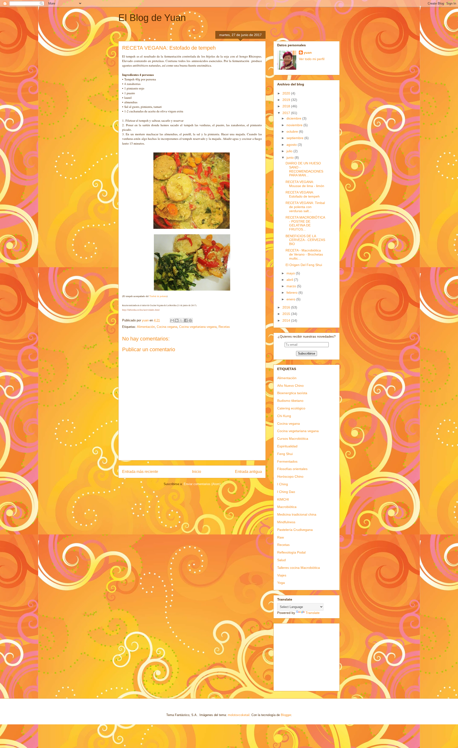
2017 (286, 113)
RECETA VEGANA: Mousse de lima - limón (305, 184)
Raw (280, 537)
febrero (292, 292)
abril (290, 280)
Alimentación (146, 327)
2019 (286, 100)
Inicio (196, 472)
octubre (292, 131)
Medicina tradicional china (296, 514)
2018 (286, 106)
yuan (308, 52)
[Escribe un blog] (176, 320)
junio (290, 157)
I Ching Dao (286, 492)
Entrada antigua (248, 472)
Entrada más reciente (140, 472)
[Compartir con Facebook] (185, 320)
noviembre (294, 125)
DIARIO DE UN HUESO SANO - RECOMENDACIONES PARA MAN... (304, 169)
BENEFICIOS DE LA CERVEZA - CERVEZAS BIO (305, 240)
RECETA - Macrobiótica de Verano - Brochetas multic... (304, 254)
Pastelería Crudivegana (295, 530)
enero (291, 299)
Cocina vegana (167, 327)
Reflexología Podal (291, 552)
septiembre (295, 138)
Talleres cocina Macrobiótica (298, 568)
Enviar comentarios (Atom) (202, 484)
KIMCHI (283, 499)
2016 (286, 307)
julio (289, 151)
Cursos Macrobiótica (292, 438)
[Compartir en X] (181, 320)
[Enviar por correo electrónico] (172, 320)
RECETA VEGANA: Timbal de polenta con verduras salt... (305, 207)
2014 (286, 320)
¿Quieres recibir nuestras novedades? (307, 336)
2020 (286, 93)
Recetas (224, 327)
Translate (313, 613)
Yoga (281, 583)
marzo (291, 286)
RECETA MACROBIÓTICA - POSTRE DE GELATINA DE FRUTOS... (305, 223)
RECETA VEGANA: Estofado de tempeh (303, 194)
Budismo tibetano (290, 401)
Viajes (281, 575)
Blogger (286, 715)
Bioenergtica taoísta (292, 393)
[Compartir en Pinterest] (190, 320)
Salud (281, 560)
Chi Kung (284, 416)
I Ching (282, 484)
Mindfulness (286, 522)
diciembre (294, 118)
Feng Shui (285, 454)
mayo (291, 273)
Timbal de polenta (158, 296)
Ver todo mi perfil (311, 59)
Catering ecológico (291, 408)
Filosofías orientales (292, 469)
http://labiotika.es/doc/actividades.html (141, 309)
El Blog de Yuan (152, 17)
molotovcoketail (239, 715)
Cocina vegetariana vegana (198, 327)
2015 (286, 314)
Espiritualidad (287, 446)
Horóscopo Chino (290, 476)
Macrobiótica (287, 507)
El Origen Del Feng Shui (304, 265)
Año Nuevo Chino (290, 385)
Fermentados (287, 461)
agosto (292, 144)
